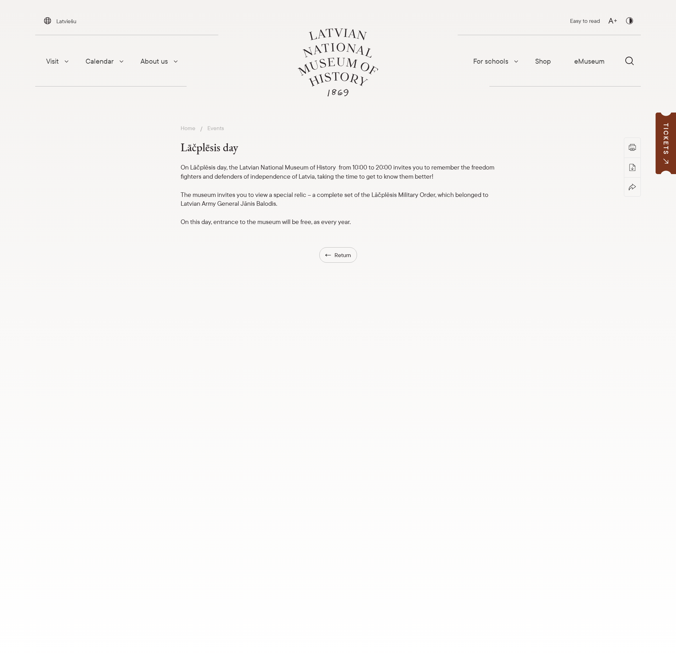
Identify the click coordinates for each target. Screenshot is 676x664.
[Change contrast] (629, 21)
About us (154, 61)
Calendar (100, 61)
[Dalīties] (632, 186)
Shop (543, 61)
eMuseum (589, 61)
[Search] (629, 61)
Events (215, 128)
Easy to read (585, 20)
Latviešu (66, 21)
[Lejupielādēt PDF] (632, 167)
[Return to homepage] (338, 62)
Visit (52, 61)
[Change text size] (612, 21)
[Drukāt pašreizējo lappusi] (632, 147)
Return (342, 254)
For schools (490, 61)
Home (188, 128)
